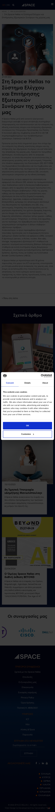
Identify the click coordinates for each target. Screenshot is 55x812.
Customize (26, 434)
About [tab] (45, 383)
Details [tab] (27, 383)
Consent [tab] (10, 383)
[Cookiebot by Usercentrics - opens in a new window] (41, 375)
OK (27, 425)
